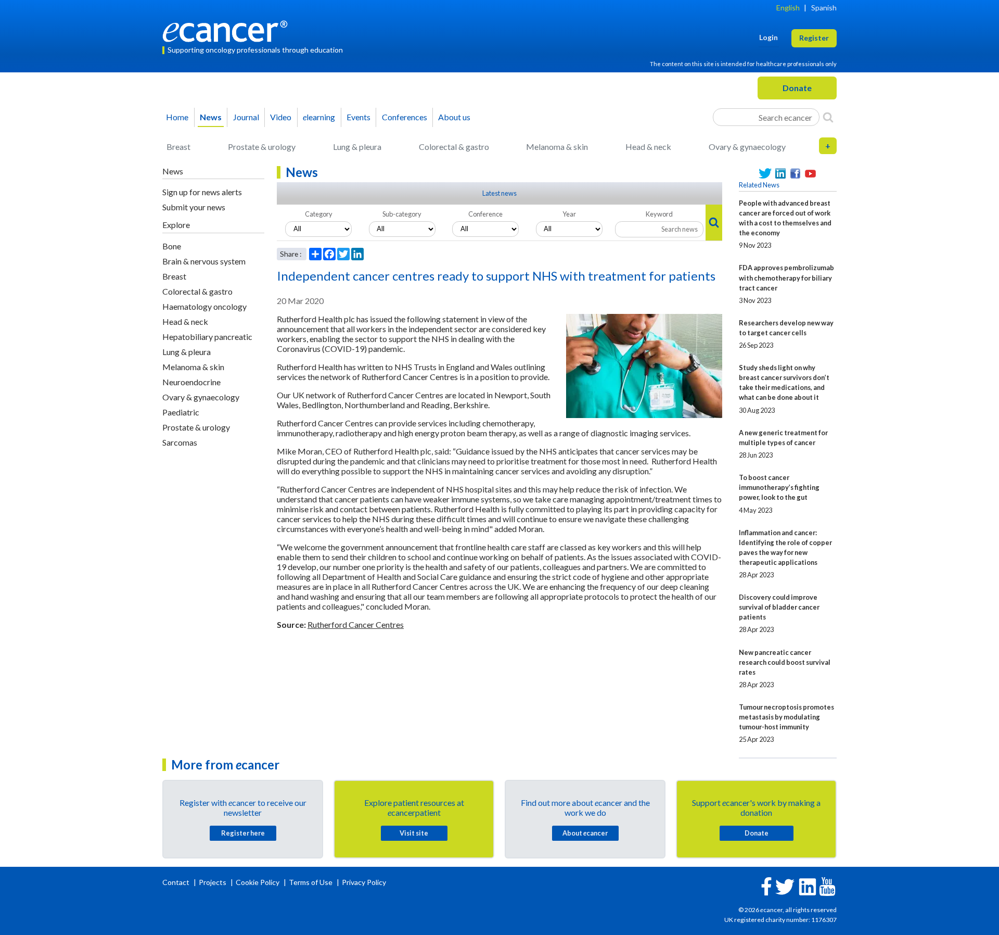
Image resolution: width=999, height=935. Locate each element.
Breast (178, 146)
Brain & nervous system (204, 261)
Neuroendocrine (191, 382)
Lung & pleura (357, 146)
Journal (246, 117)
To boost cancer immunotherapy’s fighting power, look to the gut (779, 487)
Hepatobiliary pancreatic (207, 337)
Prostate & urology (262, 146)
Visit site (414, 833)
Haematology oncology (204, 306)
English (788, 7)
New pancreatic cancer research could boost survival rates (784, 662)
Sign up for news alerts (202, 192)
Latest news (499, 193)
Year (569, 214)
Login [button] (768, 37)
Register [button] (814, 37)
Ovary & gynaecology (747, 146)
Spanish (824, 7)
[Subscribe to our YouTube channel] (810, 173)
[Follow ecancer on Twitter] (785, 885)
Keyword (659, 214)
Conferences (404, 117)
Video (280, 117)
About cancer (585, 833)
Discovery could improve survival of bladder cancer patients (779, 607)
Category (318, 214)
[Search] (828, 117)
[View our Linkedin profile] (780, 173)
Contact (176, 882)
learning (319, 117)
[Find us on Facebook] (795, 173)
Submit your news (193, 207)
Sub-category (401, 214)
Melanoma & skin (557, 146)
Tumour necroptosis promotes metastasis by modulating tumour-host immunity (786, 717)
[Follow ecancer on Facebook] (766, 885)
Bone (171, 246)
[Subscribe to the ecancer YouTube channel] (827, 885)
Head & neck (648, 146)
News (211, 117)
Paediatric (180, 412)
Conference (485, 214)
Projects (213, 882)
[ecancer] (227, 30)
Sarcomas (179, 442)
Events (358, 117)
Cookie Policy (257, 882)
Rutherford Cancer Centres (356, 624)
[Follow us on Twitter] (765, 173)
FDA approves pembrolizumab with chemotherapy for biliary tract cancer (786, 277)
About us (454, 117)
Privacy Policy (364, 882)
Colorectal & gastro (454, 146)
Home (177, 117)
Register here (243, 833)
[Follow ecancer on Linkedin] (807, 885)
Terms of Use (310, 882)
